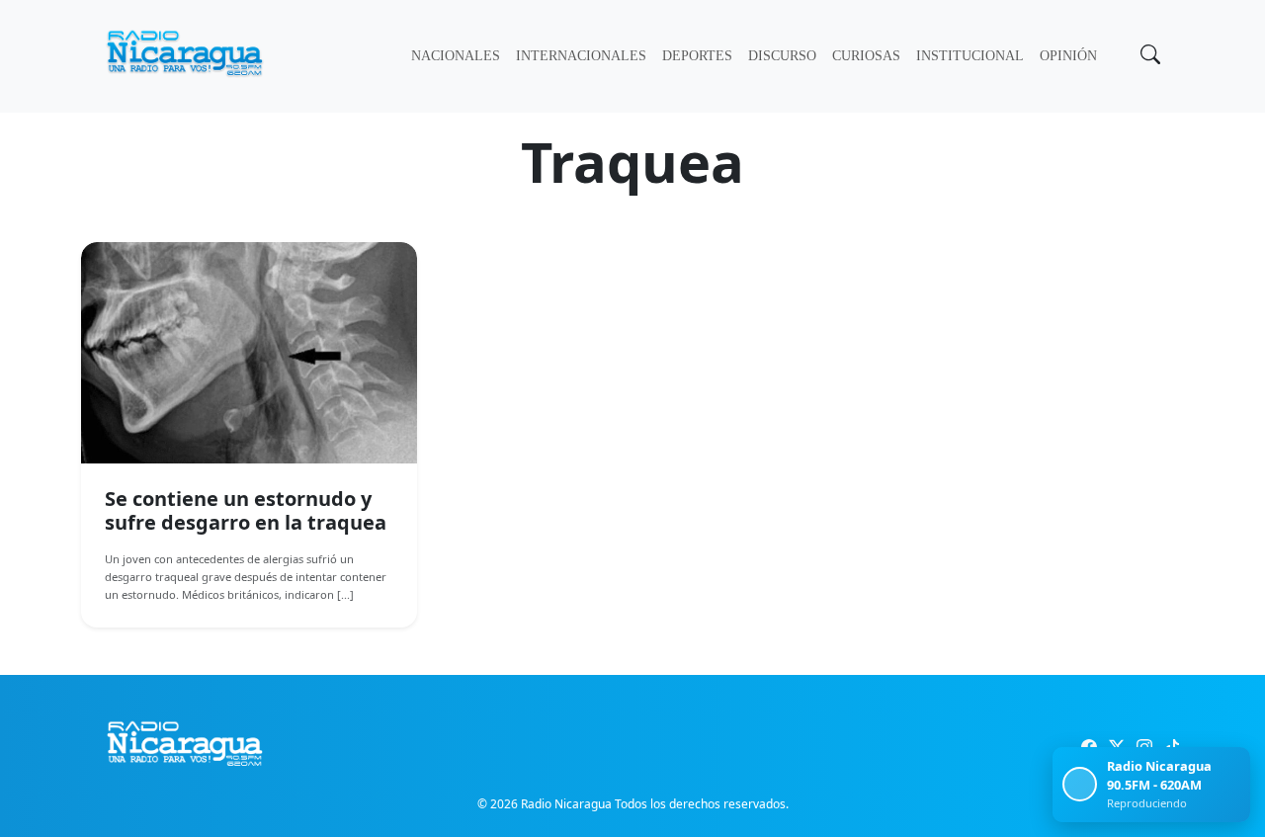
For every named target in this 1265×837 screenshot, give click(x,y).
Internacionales (581, 55)
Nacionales (455, 55)
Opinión (1068, 55)
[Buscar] (1148, 56)
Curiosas (866, 55)
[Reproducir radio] (1079, 784)
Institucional (970, 55)
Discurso (782, 55)
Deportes (697, 55)
